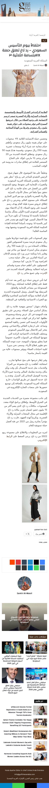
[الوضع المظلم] (34, 19)
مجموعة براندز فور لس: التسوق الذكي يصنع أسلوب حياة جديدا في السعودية (24, 619)
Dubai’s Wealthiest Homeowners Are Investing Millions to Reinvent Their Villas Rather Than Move (17, 734)
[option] (24, 617)
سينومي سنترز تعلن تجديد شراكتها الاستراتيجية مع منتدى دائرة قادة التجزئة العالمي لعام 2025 (36, 686)
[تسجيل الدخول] (30, 19)
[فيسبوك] (42, 562)
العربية (36, 35)
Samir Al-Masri (38, 65)
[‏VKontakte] (42, 567)
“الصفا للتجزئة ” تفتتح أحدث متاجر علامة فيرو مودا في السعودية (36, 658)
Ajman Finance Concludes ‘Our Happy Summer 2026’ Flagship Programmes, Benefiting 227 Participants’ (17, 722)
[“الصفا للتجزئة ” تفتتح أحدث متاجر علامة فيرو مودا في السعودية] (36, 647)
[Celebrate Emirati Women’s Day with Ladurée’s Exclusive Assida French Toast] (40, 746)
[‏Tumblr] (24, 562)
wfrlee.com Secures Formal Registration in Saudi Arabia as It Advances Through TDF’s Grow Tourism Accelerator (18, 711)
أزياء (30, 35)
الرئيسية (43, 35)
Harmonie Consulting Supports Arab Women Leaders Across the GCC (17, 755)
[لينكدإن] (30, 562)
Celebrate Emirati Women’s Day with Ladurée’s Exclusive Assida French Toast (17, 745)
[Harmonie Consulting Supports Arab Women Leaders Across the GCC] (40, 757)
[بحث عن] (38, 19)
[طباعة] (18, 567)
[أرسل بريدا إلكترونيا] (32, 65)
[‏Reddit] (12, 562)
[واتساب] (36, 567)
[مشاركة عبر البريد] (24, 567)
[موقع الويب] (24, 597)
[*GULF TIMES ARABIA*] (24, 8)
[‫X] (36, 562)
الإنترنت (43, 273)
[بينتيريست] (18, 562)
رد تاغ (13, 188)
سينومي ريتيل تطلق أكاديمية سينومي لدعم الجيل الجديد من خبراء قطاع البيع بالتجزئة (13, 689)
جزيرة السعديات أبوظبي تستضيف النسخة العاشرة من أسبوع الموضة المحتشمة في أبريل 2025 (12, 659)
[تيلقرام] (30, 567)
